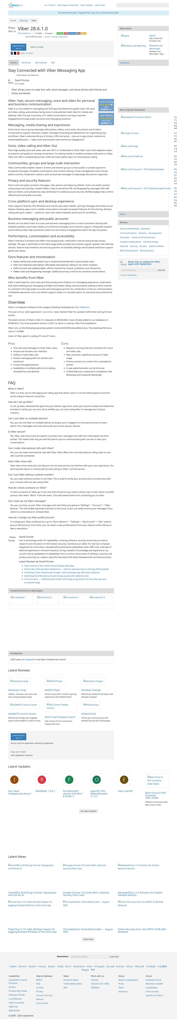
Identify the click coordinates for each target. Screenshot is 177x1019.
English (13, 966)
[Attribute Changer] (93, 681)
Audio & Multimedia (129, 228)
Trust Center (42, 1003)
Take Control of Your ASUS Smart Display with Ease (49, 565)
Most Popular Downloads (67, 5)
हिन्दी (93, 969)
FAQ (38, 983)
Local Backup (15, 998)
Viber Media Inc (24, 33)
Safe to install (36, 47)
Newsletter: (63, 956)
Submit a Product (154, 995)
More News (88, 939)
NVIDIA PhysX (52, 690)
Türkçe (129, 966)
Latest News (100, 5)
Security (134, 246)
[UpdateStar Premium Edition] (136, 117)
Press (121, 983)
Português (99, 966)
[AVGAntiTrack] (91, 704)
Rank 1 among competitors (56, 36)
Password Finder (17, 994)
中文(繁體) (162, 966)
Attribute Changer (91, 690)
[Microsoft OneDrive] (132, 156)
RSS (65, 987)
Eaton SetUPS (125, 791)
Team (121, 987)
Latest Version (18, 47)
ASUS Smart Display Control (60, 717)
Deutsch (22, 966)
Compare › (125, 62)
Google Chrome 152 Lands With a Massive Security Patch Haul (86, 894)
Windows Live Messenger (156, 47)
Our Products (50, 5)
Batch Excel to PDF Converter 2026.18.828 (155, 795)
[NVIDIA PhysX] (54, 681)
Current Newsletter (129, 275)
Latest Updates (86, 5)
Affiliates (95, 987)
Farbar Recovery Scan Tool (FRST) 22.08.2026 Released (142, 930)
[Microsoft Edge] (130, 146)
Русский (110, 966)
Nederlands (79, 966)
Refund (39, 999)
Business (145, 228)
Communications (128, 233)
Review (13, 62)
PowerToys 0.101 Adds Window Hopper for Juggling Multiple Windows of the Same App (32, 930)
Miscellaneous (147, 250)
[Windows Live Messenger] (134, 45)
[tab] (13, 63)
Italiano (51, 966)
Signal (152, 35)
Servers (143, 246)
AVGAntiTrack (88, 713)
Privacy (39, 991)
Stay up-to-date (18, 751)
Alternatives (41, 62)
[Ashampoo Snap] (19, 681)
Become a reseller (154, 983)
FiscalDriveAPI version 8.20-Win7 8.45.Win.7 (73, 793)
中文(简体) (150, 966)
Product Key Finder (18, 991)
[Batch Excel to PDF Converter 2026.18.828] (157, 780)
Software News (70, 979)
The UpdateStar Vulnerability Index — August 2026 (88, 930)
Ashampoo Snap (17, 690)
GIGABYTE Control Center (22, 713)
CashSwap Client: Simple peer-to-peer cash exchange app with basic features (62, 572)
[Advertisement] (61, 630)
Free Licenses (152, 991)
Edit (53, 62)
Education (125, 237)
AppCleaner (14, 1010)
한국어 (68, 966)
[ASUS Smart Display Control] (61, 706)
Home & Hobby (150, 241)
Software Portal (153, 979)
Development (155, 233)
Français (42, 966)
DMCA (39, 979)
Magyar (85, 969)
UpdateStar (47, 311)
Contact (40, 987)
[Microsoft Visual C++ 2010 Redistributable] (143, 169)
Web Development (129, 250)
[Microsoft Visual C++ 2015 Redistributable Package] (146, 188)
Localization (151, 987)
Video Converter (17, 1002)
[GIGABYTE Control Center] (23, 704)
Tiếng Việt (139, 966)
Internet (124, 246)
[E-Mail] (18, 53)
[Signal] (125, 35)
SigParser (13, 1006)
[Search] (166, 5)
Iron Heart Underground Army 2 (19, 792)
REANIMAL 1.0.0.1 (45, 791)
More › (123, 214)
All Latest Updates (88, 811)
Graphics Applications (130, 241)
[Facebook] (12, 53)
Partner (94, 979)
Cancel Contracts (44, 995)
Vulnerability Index (72, 983)
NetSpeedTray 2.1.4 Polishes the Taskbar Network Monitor (140, 894)
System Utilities (156, 246)
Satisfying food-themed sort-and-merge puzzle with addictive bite (56, 575)
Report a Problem (26, 53)
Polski (89, 966)
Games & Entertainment (143, 237)
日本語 (60, 966)
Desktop (143, 233)
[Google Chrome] (130, 133)
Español (32, 966)
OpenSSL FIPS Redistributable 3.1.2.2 (98, 793)
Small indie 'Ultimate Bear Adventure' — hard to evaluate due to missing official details (66, 569)
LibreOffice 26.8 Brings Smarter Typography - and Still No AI (33, 894)
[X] (15, 53)
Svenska (120, 966)
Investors (123, 991)
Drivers (12, 987)
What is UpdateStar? (128, 979)
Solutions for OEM (100, 983)
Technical (26, 62)
